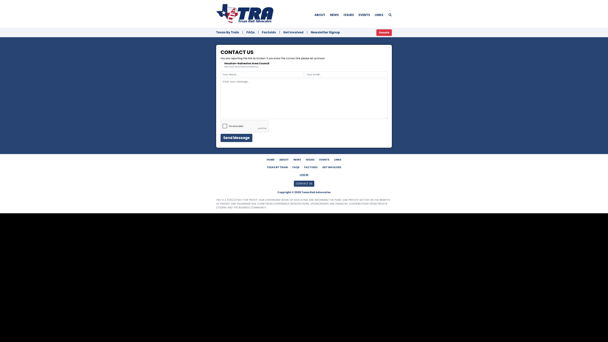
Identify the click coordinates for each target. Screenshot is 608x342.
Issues (349, 15)
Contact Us (304, 183)
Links (379, 15)
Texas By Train (227, 32)
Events (364, 15)
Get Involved (293, 32)
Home (271, 160)
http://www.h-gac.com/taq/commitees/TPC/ (241, 66)
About (319, 15)
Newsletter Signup (325, 32)
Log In (304, 175)
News (334, 15)
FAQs (250, 32)
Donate (384, 32)
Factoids (269, 32)
